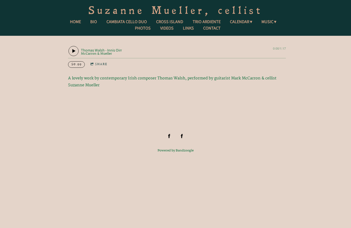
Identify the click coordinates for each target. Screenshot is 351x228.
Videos (167, 28)
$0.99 (76, 64)
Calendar (239, 21)
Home (75, 21)
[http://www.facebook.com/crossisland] (182, 136)
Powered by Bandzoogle (176, 150)
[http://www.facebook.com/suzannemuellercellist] (169, 136)
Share (101, 64)
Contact (212, 28)
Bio (93, 21)
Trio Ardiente (207, 21)
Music (267, 21)
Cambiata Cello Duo (126, 21)
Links (188, 28)
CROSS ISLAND (169, 21)
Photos (143, 28)
